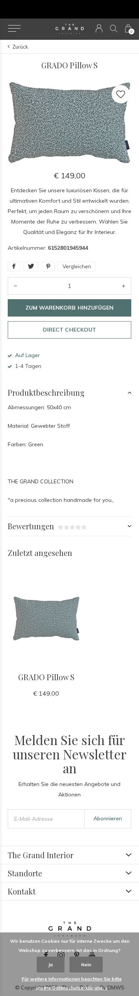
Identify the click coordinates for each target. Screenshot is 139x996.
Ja (50, 964)
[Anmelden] (99, 28)
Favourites (121, 94)
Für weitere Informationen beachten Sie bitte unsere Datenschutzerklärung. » (72, 983)
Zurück (20, 47)
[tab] (69, 392)
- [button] (15, 286)
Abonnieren (107, 818)
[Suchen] (113, 28)
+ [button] (123, 286)
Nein (86, 964)
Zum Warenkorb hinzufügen (69, 307)
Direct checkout (69, 329)
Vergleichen (77, 266)
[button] (14, 28)
